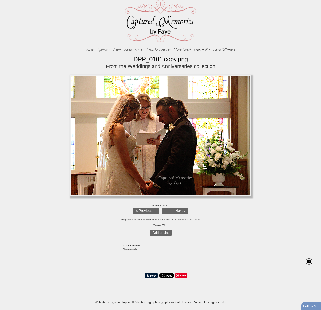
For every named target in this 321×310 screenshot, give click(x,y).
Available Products (158, 50)
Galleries (104, 50)
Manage (314, 2)
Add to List (161, 233)
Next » (180, 211)
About (117, 50)
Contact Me (202, 50)
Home (90, 50)
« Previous (144, 211)
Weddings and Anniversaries (160, 66)
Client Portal (182, 50)
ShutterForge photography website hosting (163, 302)
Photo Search (133, 50)
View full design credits (210, 302)
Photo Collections (224, 50)
